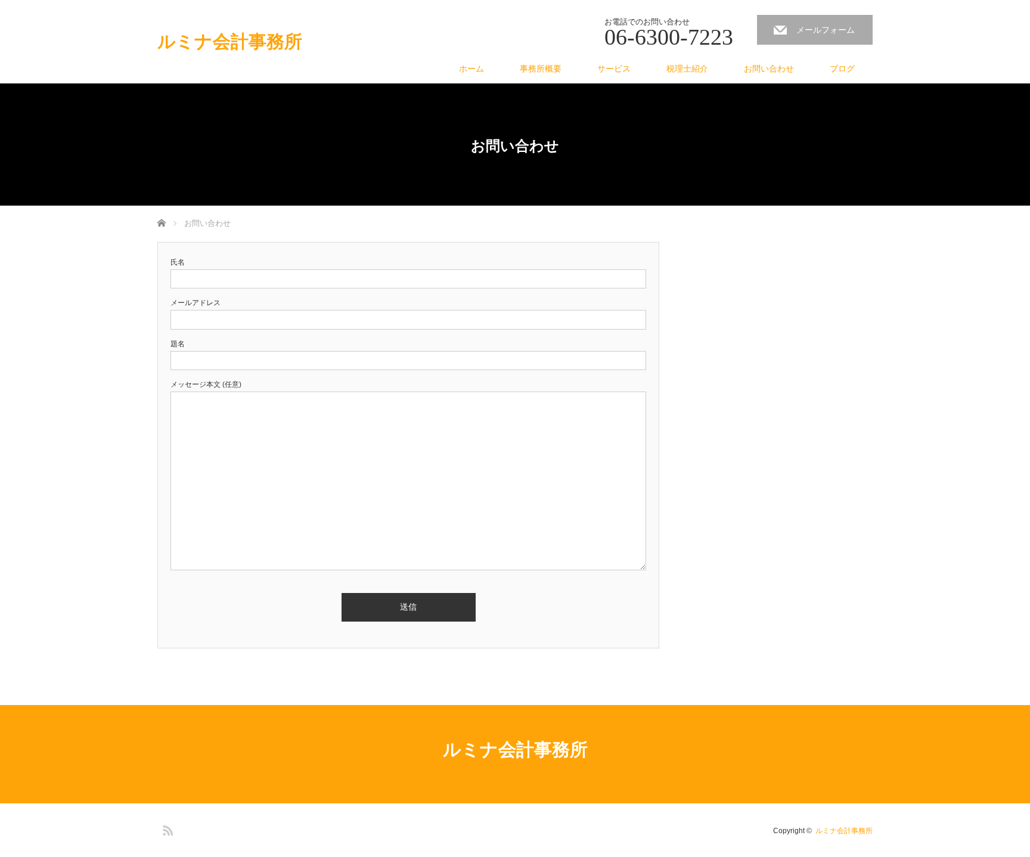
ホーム (471, 68)
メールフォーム (825, 30)
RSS (166, 828)
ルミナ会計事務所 (229, 42)
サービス (614, 68)
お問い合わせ (769, 68)
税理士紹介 (687, 68)
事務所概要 (540, 68)
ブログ (842, 68)
